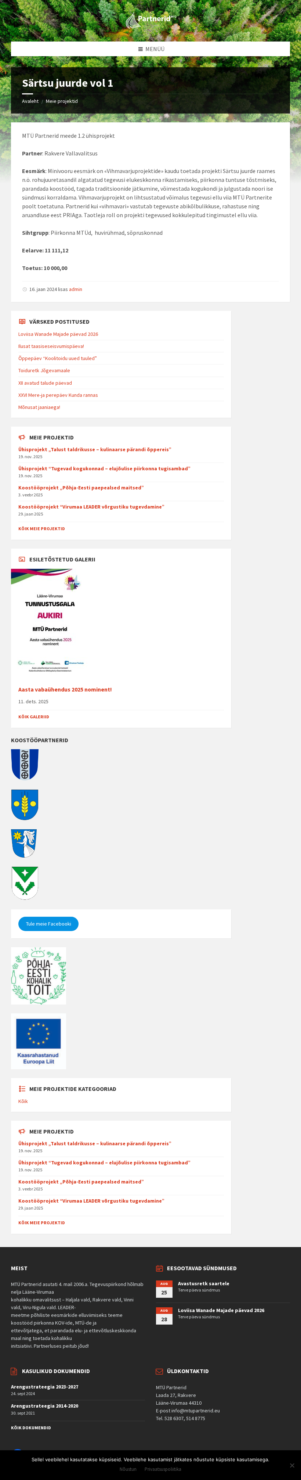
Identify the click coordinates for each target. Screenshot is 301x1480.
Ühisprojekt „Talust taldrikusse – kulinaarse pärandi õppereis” (94, 449)
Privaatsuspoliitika (163, 1469)
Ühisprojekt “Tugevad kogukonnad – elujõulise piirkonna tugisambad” (104, 468)
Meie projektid (62, 101)
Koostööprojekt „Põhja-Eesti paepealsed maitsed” (81, 487)
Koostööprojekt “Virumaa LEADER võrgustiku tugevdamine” (91, 506)
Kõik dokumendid (31, 1427)
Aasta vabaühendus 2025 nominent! (65, 689)
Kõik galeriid (33, 716)
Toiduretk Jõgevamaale (44, 370)
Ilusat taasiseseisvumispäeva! (51, 346)
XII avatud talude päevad (45, 383)
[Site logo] (150, 27)
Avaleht (30, 101)
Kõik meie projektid (41, 528)
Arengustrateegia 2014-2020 (44, 1405)
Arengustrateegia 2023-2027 (44, 1386)
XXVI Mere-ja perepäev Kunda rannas (58, 395)
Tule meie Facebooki (48, 923)
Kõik (23, 1101)
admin (75, 289)
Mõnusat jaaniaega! (39, 407)
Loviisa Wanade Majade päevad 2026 (58, 334)
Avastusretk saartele (203, 1283)
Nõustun (128, 1469)
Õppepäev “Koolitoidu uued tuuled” (57, 358)
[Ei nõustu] (291, 1465)
